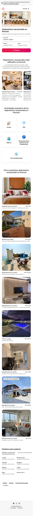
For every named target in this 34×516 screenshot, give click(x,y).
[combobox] (16, 39)
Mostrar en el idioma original (10, 4)
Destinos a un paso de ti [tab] (8, 452)
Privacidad (13, 508)
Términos (19, 508)
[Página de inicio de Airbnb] (3, 8)
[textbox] (9, 45)
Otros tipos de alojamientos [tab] (25, 452)
